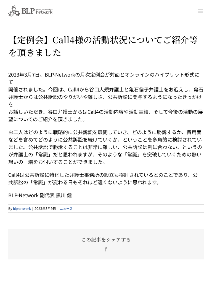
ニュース (66, 208)
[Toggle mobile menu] (201, 11)
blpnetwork (22, 208)
